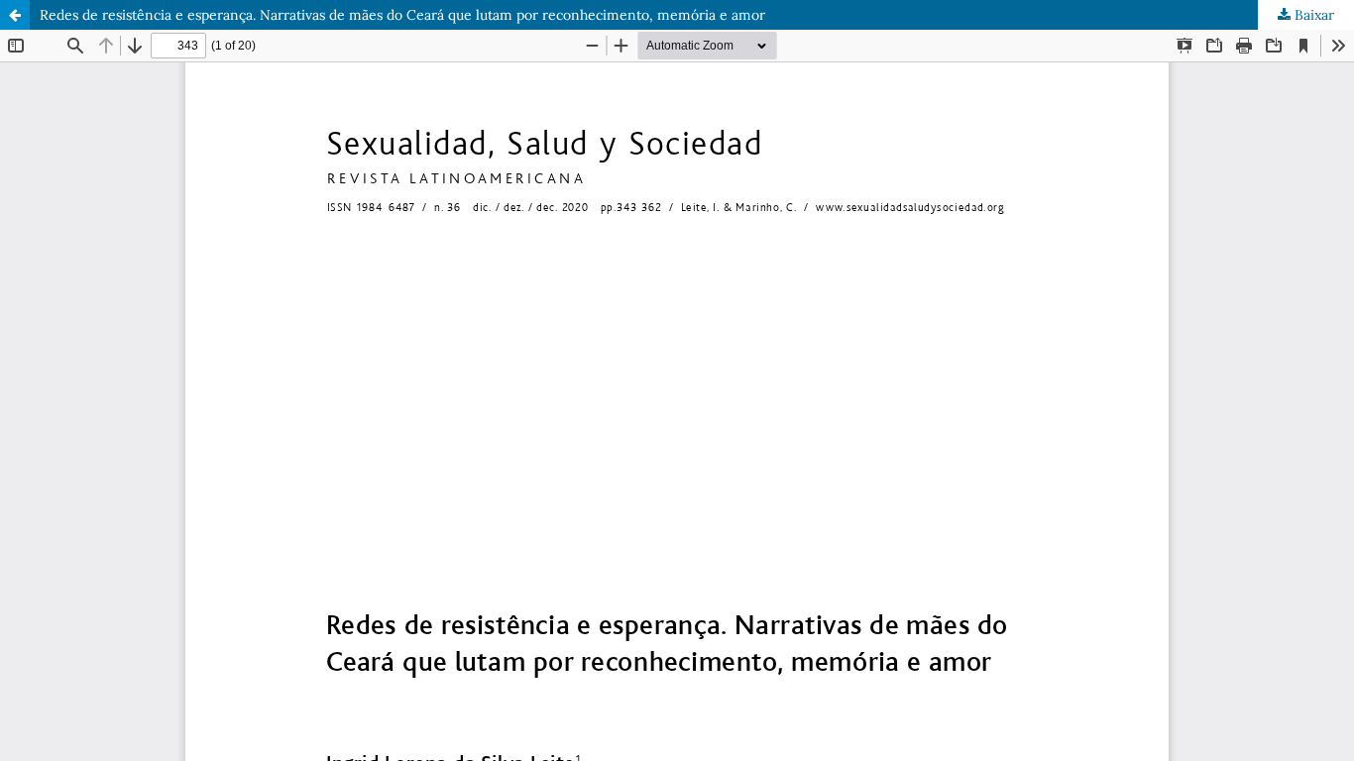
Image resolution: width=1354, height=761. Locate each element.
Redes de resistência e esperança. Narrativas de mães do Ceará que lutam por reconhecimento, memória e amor (402, 15)
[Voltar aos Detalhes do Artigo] (15, 15)
